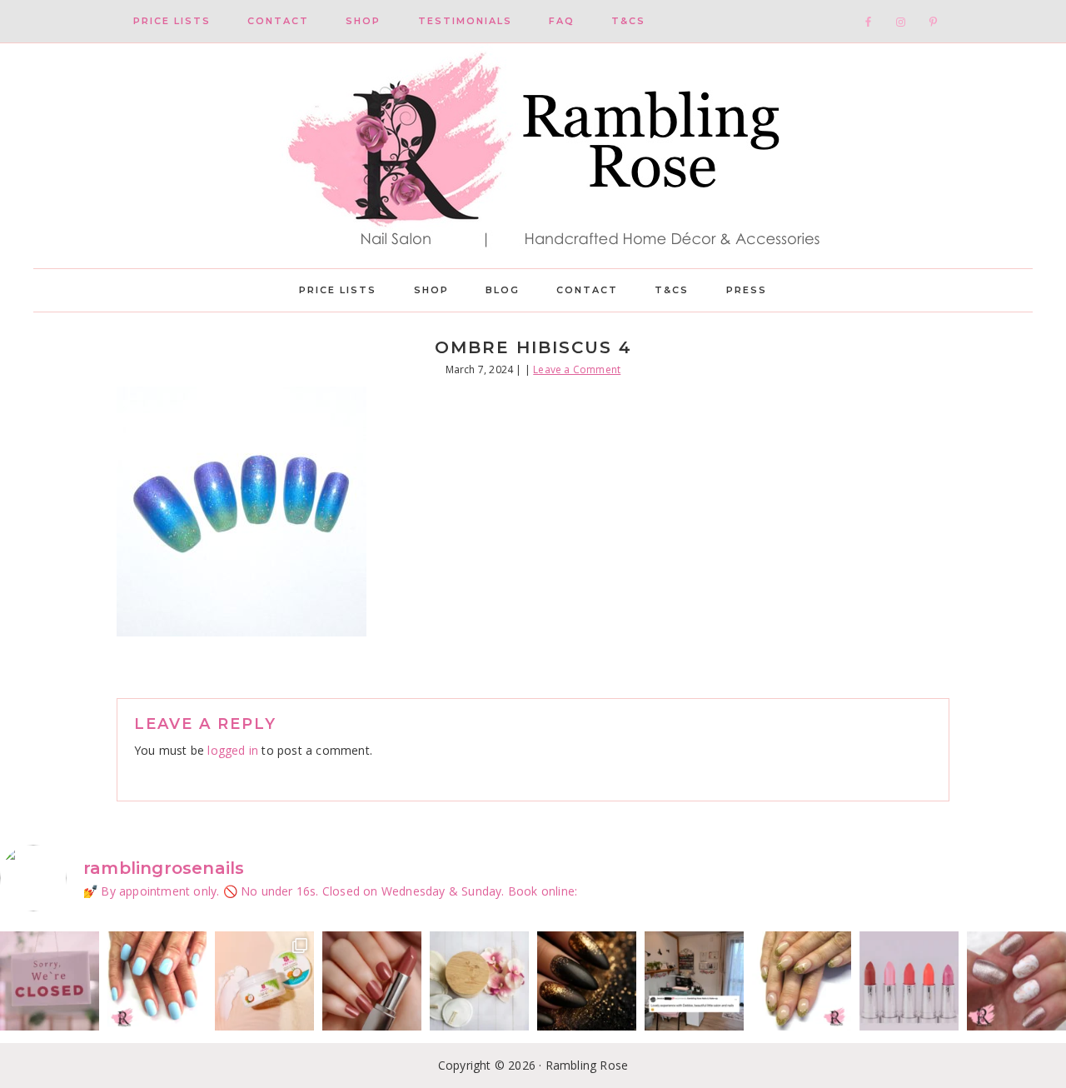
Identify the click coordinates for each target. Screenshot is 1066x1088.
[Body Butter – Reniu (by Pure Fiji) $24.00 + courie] (264, 981)
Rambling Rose (533, 155)
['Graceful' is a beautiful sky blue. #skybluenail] (157, 981)
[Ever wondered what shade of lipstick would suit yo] (909, 981)
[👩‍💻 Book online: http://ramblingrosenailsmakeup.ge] (694, 981)
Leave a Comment (576, 369)
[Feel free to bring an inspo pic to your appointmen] (586, 981)
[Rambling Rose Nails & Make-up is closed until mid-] (49, 981)
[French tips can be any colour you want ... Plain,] (801, 981)
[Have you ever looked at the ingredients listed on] (479, 981)
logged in (232, 750)
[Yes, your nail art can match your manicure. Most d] (1016, 981)
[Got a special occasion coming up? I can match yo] (371, 981)
